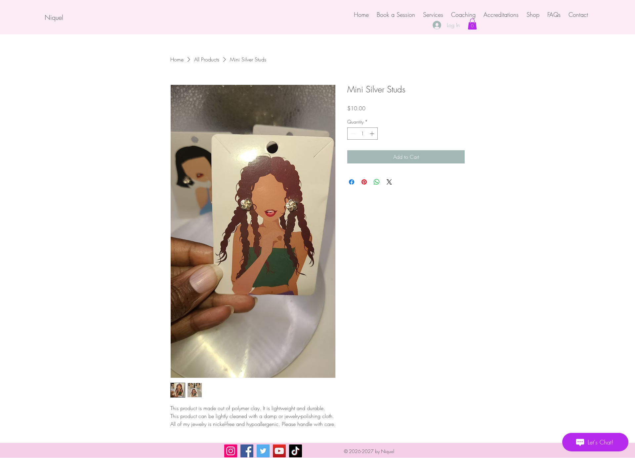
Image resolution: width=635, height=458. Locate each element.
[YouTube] (279, 450)
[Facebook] (246, 450)
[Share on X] (389, 182)
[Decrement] (352, 133)
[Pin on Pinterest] (364, 182)
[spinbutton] (362, 133)
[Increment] (372, 133)
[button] (472, 23)
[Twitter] (263, 450)
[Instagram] (230, 450)
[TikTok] (295, 450)
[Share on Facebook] (352, 182)
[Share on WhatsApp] (377, 182)
